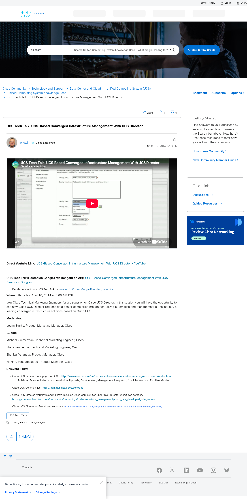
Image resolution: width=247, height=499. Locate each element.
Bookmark (200, 93)
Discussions (201, 195)
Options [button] (236, 93)
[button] (11, 436)
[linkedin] (186, 470)
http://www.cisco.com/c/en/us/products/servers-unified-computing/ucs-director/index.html (116, 376)
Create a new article (202, 50)
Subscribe (219, 93)
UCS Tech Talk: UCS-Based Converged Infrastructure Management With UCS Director (75, 126)
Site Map (163, 483)
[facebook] (159, 470)
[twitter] (173, 470)
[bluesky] (227, 469)
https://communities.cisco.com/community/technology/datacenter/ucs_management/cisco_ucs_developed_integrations (83, 399)
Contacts (27, 467)
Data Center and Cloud (85, 88)
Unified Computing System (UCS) (129, 88)
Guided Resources (205, 204)
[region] (53, 488)
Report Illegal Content (186, 483)
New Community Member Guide (214, 160)
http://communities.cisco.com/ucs (63, 388)
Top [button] (9, 456)
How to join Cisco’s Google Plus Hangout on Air (86, 290)
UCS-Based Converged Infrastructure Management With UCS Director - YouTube (91, 263)
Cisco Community (14, 88)
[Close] (101, 482)
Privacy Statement (16, 492)
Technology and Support (48, 88)
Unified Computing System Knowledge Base (36, 93)
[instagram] (213, 470)
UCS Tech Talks (18, 415)
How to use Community (208, 151)
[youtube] (200, 470)
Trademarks (146, 483)
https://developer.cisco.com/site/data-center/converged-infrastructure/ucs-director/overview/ (113, 406)
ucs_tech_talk (38, 423)
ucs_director (20, 423)
